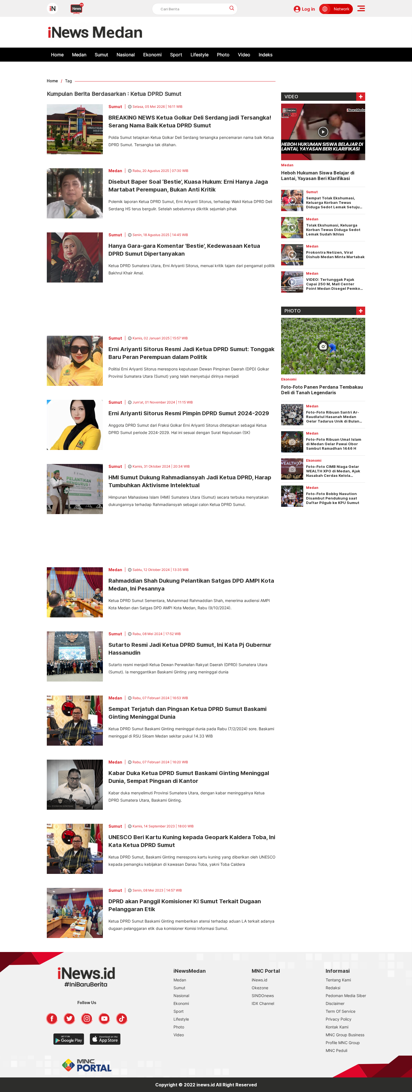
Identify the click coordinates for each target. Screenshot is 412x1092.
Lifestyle (200, 54)
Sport (176, 54)
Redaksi (333, 987)
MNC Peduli (336, 1050)
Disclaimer (335, 1003)
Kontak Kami (337, 1027)
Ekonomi (152, 54)
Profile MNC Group (343, 1042)
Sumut (101, 54)
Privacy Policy (338, 1019)
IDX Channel (263, 1003)
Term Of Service (340, 1011)
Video (244, 54)
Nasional (126, 54)
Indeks (265, 54)
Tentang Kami (338, 979)
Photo (223, 54)
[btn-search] (232, 8)
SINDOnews (263, 995)
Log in (308, 9)
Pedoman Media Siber (346, 995)
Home (57, 54)
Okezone (260, 987)
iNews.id (259, 979)
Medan (79, 54)
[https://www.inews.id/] (95, 32)
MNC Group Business (345, 1034)
